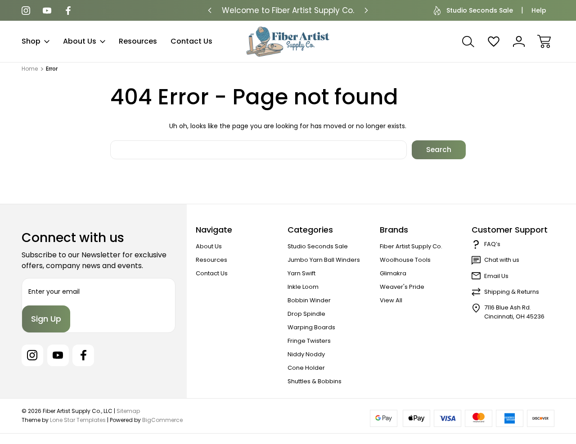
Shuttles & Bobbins (315, 381)
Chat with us (501, 260)
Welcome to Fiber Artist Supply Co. (288, 10)
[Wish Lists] (493, 41)
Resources (138, 41)
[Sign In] (518, 41)
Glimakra (393, 273)
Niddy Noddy (306, 354)
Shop (31, 41)
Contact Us (191, 41)
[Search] (468, 41)
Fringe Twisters (309, 340)
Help (538, 10)
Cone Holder (306, 367)
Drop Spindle (306, 313)
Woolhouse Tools (405, 260)
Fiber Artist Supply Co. (411, 246)
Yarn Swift (301, 273)
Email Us (496, 276)
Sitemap (128, 411)
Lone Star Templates (78, 420)
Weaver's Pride (402, 287)
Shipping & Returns (511, 291)
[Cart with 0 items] (544, 41)
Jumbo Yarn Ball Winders (324, 260)
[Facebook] (68, 10)
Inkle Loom (303, 287)
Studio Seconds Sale (479, 10)
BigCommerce (162, 420)
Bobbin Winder (309, 300)
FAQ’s (492, 244)
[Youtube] (47, 10)
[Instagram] (26, 10)
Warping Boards (311, 327)
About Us (79, 41)
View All (391, 300)
